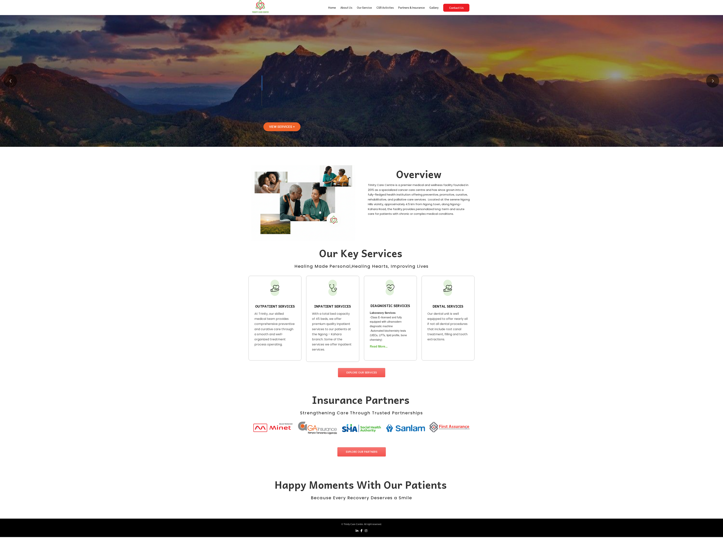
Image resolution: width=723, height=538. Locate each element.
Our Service (364, 7)
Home (332, 7)
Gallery (434, 7)
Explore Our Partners (361, 452)
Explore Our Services (361, 372)
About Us (346, 7)
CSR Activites (385, 7)
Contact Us (456, 7)
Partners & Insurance (411, 7)
